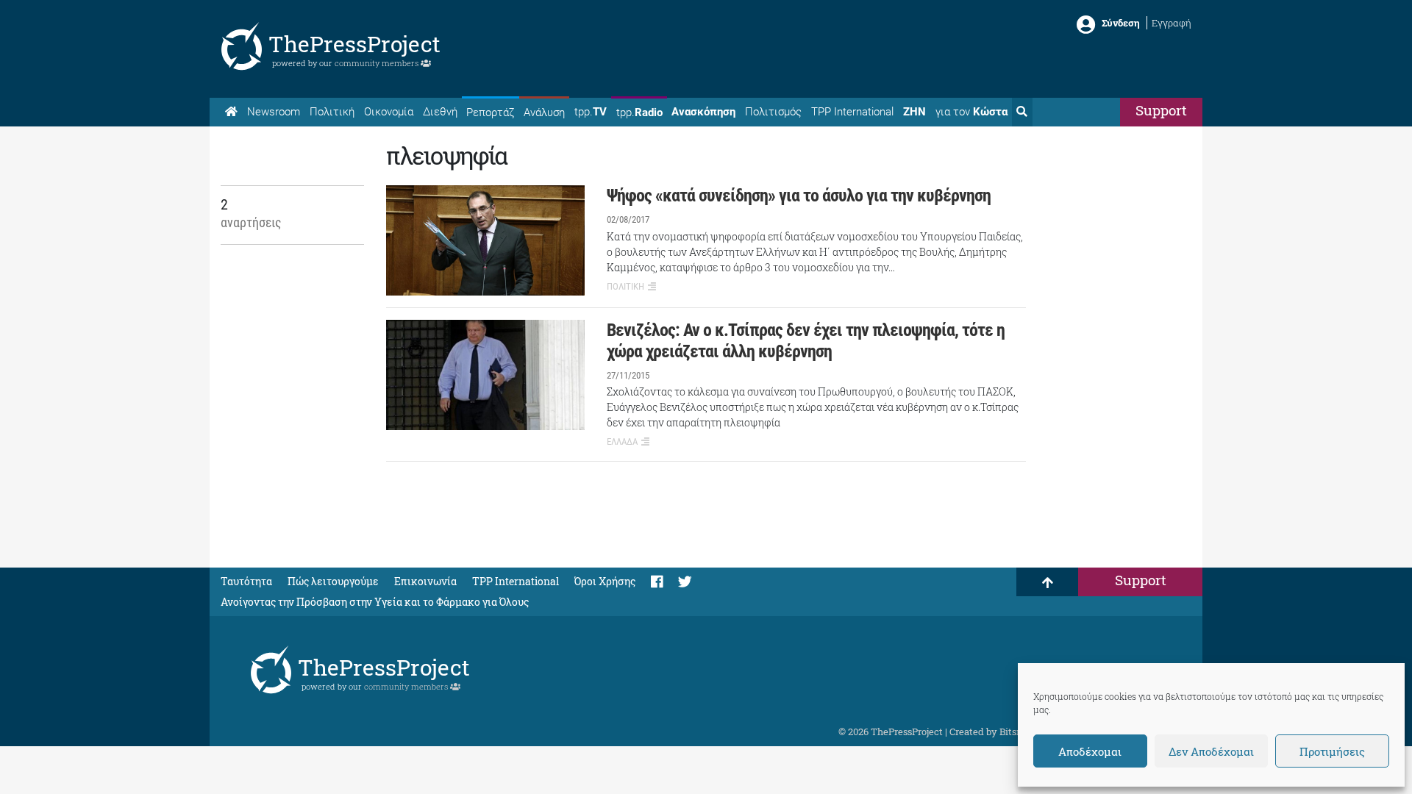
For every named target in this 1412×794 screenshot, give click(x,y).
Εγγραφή (1171, 22)
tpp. (590, 111)
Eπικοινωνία (425, 581)
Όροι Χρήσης (604, 581)
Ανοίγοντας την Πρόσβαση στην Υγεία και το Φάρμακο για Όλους (375, 602)
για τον (971, 111)
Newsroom (273, 111)
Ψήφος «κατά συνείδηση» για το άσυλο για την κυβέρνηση (799, 195)
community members (378, 62)
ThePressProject (354, 43)
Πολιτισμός (773, 111)
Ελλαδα (622, 441)
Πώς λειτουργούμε (333, 581)
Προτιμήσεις (1332, 751)
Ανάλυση (544, 112)
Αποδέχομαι (1090, 751)
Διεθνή (440, 111)
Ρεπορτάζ (490, 112)
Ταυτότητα (246, 581)
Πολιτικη (625, 286)
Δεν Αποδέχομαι (1211, 751)
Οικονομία (388, 111)
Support (1161, 110)
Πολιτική (332, 111)
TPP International (852, 111)
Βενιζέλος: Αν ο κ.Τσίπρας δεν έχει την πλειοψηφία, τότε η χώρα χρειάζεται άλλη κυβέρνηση (806, 341)
